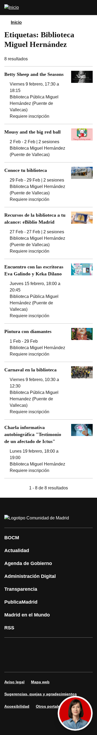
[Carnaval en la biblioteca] (48, 390)
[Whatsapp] (11, 662)
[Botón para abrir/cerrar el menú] (89, 7)
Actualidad (16, 550)
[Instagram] (28, 647)
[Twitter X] (44, 647)
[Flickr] (44, 662)
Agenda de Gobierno (28, 563)
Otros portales (49, 706)
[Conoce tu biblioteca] (48, 184)
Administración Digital (30, 576)
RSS (9, 627)
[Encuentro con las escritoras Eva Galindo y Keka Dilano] (48, 291)
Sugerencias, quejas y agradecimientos (40, 694)
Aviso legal (14, 682)
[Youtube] (60, 647)
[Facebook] (11, 647)
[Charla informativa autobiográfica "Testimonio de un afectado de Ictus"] (48, 449)
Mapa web (40, 682)
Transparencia (20, 589)
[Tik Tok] (28, 662)
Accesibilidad (16, 706)
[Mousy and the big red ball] (48, 143)
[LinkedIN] (76, 647)
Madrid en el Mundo (27, 615)
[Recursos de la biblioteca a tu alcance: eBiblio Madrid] (48, 233)
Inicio (16, 22)
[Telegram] (60, 662)
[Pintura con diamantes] (48, 343)
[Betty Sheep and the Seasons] (48, 95)
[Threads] (76, 662)
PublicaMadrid (20, 602)
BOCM (11, 537)
